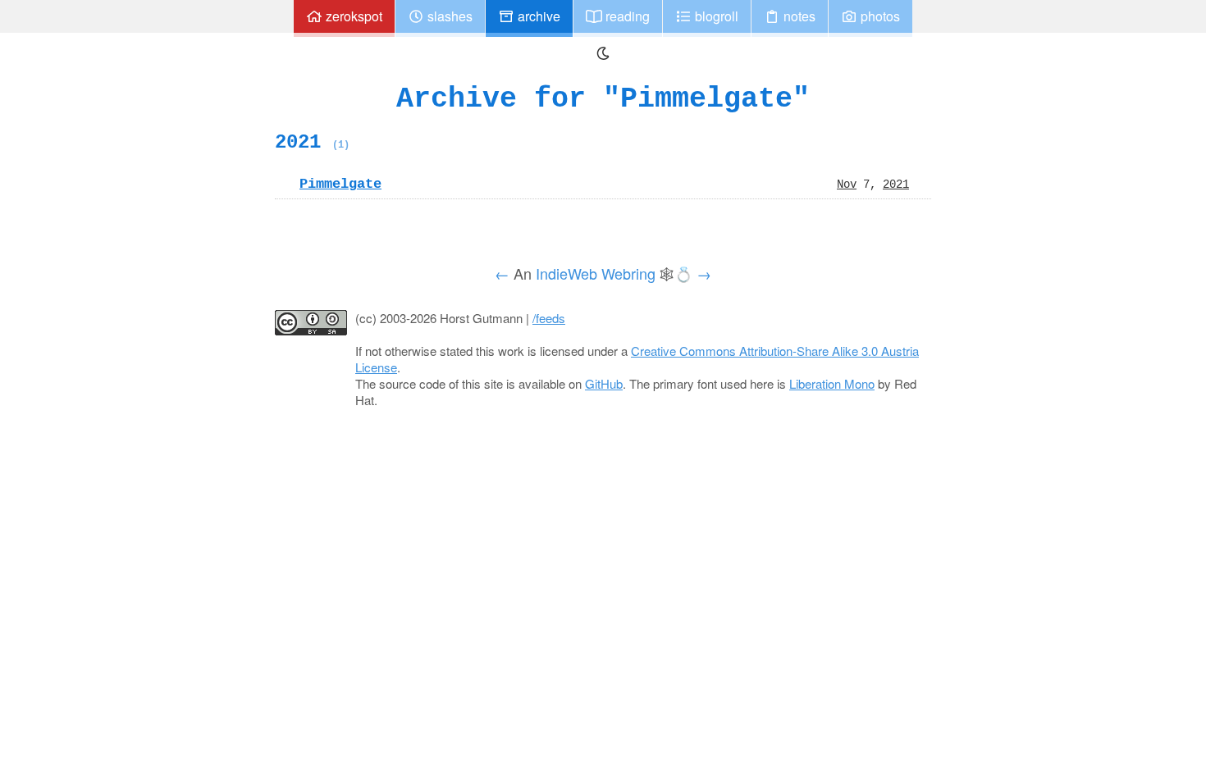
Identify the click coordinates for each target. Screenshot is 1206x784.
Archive (537, 16)
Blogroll (715, 16)
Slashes (448, 16)
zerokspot (352, 16)
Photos (878, 16)
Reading (626, 16)
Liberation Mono (832, 383)
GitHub (604, 383)
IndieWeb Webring (596, 273)
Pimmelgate (340, 184)
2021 (312, 142)
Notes (797, 16)
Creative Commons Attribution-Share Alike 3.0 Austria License (637, 359)
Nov (847, 183)
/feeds (548, 317)
